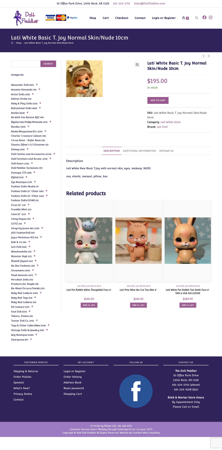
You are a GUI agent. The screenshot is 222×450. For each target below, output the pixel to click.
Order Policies (22, 376)
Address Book (72, 382)
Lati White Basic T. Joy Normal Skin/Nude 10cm (48, 43)
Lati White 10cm (171, 122)
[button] (137, 64)
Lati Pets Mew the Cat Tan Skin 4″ (138, 290)
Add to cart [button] (89, 305)
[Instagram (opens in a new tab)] (210, 17)
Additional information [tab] (139, 150)
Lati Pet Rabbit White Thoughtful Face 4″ (89, 290)
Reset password (74, 388)
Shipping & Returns (25, 371)
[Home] (12, 43)
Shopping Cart (73, 393)
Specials (18, 382)
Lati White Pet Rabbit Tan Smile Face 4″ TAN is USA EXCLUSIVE (188, 292)
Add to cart (158, 100)
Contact (18, 399)
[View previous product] (203, 56)
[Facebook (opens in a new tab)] (204, 17)
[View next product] (208, 56)
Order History (73, 376)
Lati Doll (162, 126)
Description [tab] (112, 150)
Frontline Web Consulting (146, 432)
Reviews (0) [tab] (166, 150)
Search (48, 64)
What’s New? (21, 388)
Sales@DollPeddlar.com (149, 3)
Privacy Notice (22, 393)
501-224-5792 (121, 3)
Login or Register (74, 371)
